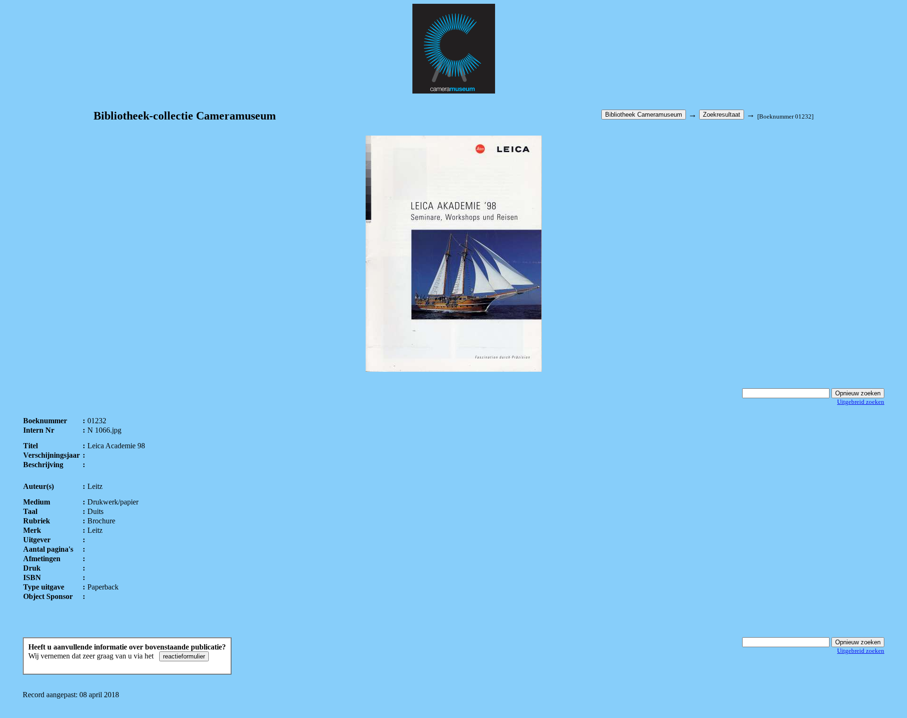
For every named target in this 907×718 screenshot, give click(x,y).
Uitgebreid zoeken (860, 401)
